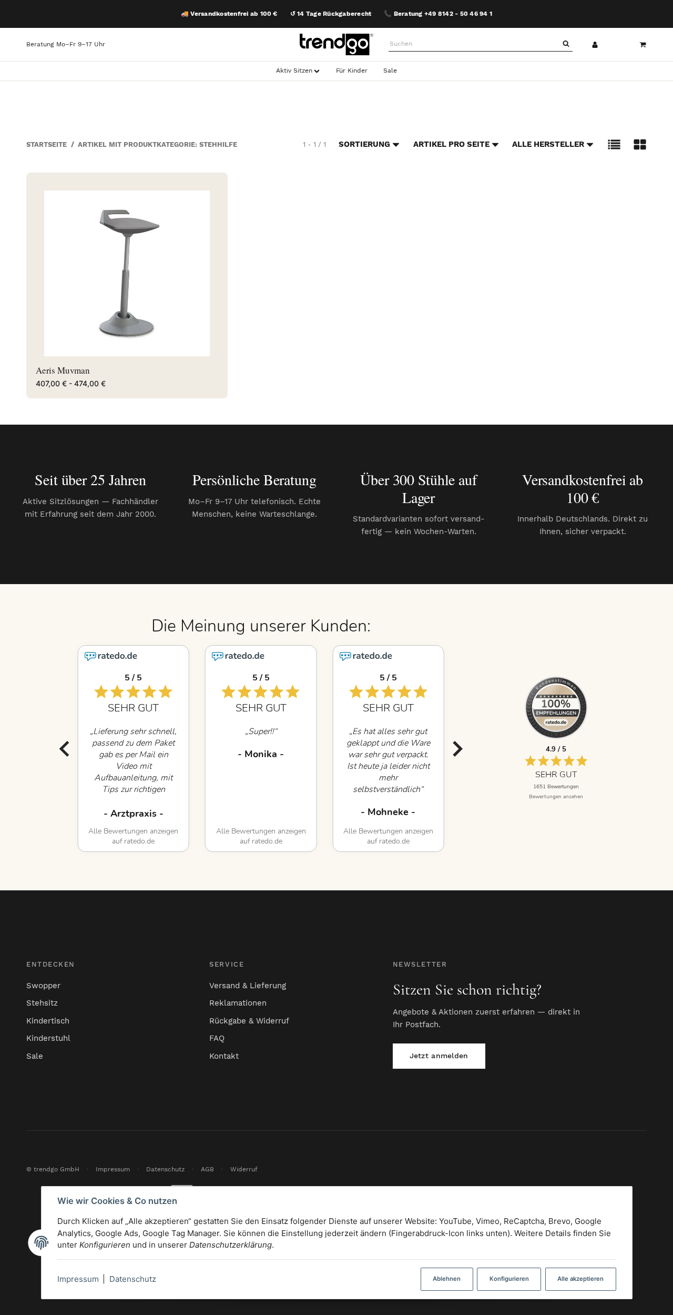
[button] (614, 144)
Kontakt (224, 1056)
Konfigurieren (509, 1278)
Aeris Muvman (63, 370)
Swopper (43, 985)
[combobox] (474, 44)
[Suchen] (566, 44)
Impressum (78, 1279)
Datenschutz (132, 1279)
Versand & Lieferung (247, 985)
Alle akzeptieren (580, 1278)
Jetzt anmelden (439, 1055)
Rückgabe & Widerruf (249, 1021)
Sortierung (364, 144)
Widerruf (244, 1169)
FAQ (217, 1038)
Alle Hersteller (548, 144)
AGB (207, 1169)
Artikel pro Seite (451, 144)
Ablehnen (447, 1278)
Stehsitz (42, 1003)
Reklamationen (238, 1003)
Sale (34, 1056)
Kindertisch (47, 1021)
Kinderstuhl (48, 1038)
